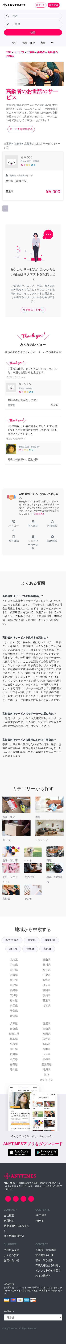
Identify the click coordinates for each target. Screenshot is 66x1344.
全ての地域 (12, 940)
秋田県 (14, 980)
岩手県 (14, 969)
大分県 (46, 1054)
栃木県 (14, 1000)
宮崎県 (46, 1059)
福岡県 (46, 1033)
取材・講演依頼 (44, 1260)
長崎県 (46, 1044)
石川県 (46, 964)
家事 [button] (42, 42)
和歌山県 (14, 1033)
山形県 (14, 985)
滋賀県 (46, 1005)
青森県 (14, 964)
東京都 (31, 940)
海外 (46, 1074)
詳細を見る (39, 513)
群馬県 (14, 1005)
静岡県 (46, 990)
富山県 (46, 959)
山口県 (14, 1059)
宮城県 (14, 975)
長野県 (46, 980)
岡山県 (14, 1049)
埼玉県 (13, 948)
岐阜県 (46, 985)
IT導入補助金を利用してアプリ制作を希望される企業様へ (48, 1270)
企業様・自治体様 (45, 1250)
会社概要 (9, 1215)
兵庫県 (14, 1023)
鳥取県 (14, 1038)
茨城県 (14, 995)
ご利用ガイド (11, 1250)
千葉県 (14, 1010)
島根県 (14, 1044)
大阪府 (30, 948)
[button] (13, 526)
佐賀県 (46, 1038)
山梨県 (46, 975)
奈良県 (14, 1028)
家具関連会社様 (44, 1255)
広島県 (14, 1054)
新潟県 (14, 1015)
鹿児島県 (46, 1064)
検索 (33, 32)
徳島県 (14, 1064)
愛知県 (46, 995)
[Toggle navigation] (61, 5)
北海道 (14, 959)
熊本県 (46, 1049)
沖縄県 (46, 1069)
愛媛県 (46, 1023)
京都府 (47, 948)
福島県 (14, 990)
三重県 (46, 1000)
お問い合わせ (11, 1260)
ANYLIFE (40, 1215)
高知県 (46, 1028)
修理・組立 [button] (28, 42)
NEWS (39, 1220)
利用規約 (9, 1220)
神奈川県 (50, 940)
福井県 (46, 969)
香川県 (14, 1069)
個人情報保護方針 (14, 1236)
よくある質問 (11, 1255)
